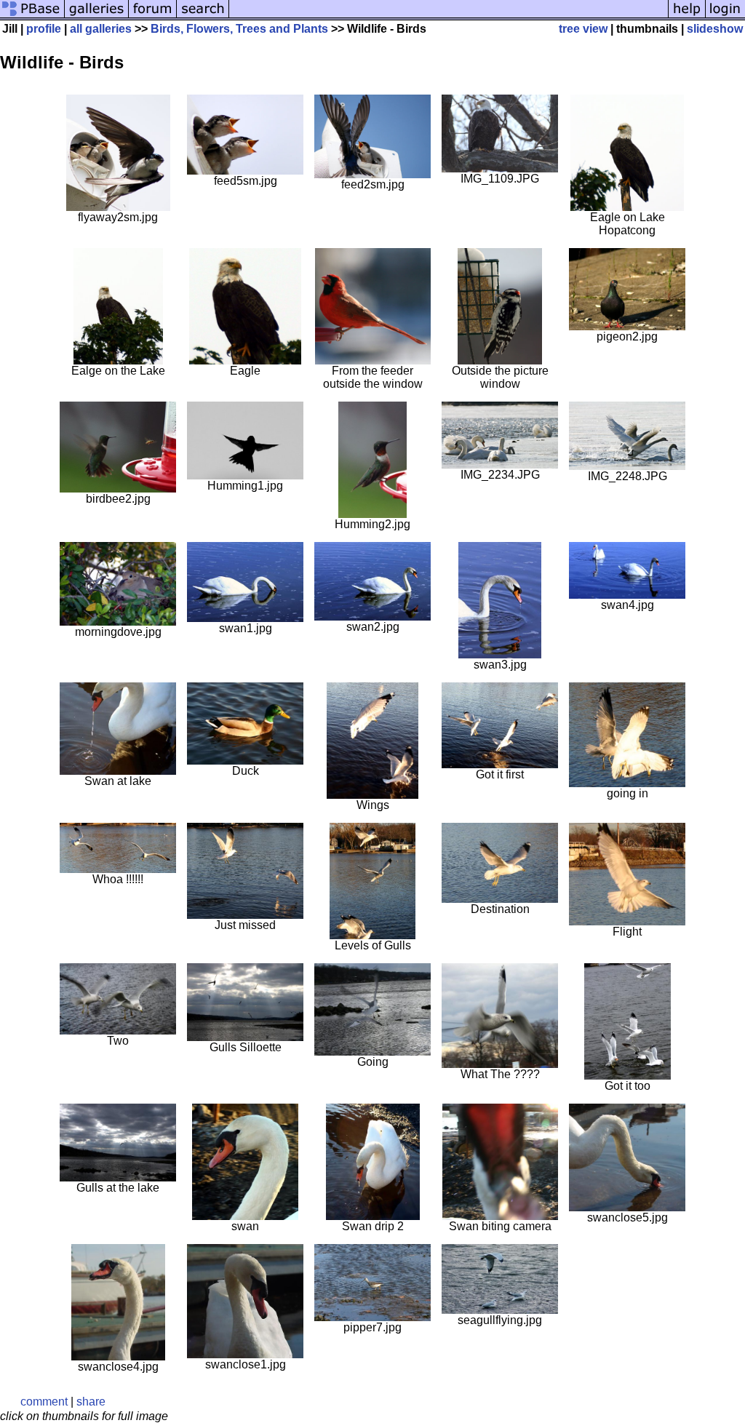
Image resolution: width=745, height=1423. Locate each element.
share (90, 1401)
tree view (583, 29)
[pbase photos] (32, 16)
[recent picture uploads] (97, 16)
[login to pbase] (725, 16)
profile (43, 29)
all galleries (101, 29)
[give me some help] (687, 16)
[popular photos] (448, 16)
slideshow (715, 29)
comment (44, 1401)
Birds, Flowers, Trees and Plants (239, 29)
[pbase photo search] (203, 16)
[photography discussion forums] (153, 16)
